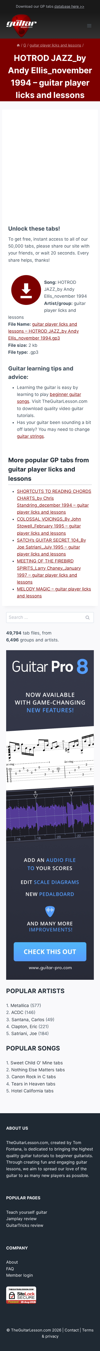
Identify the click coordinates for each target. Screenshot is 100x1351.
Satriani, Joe (24, 1033)
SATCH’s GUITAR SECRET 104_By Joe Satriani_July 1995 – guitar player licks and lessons (51, 547)
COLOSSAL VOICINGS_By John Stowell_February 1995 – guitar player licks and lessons (49, 526)
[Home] (18, 45)
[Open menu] (89, 26)
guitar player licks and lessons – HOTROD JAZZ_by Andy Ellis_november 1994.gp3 (43, 331)
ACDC (17, 1012)
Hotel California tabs (32, 1090)
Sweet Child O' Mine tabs (37, 1062)
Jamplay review (21, 1218)
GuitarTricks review (24, 1225)
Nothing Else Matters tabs (38, 1069)
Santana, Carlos (28, 1019)
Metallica (20, 1005)
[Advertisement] (50, 166)
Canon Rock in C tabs (34, 1076)
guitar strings (30, 436)
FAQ (10, 1268)
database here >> (69, 6)
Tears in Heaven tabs (33, 1083)
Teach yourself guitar (26, 1212)
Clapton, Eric (24, 1026)
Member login (19, 1275)
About (12, 1262)
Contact (72, 1330)
